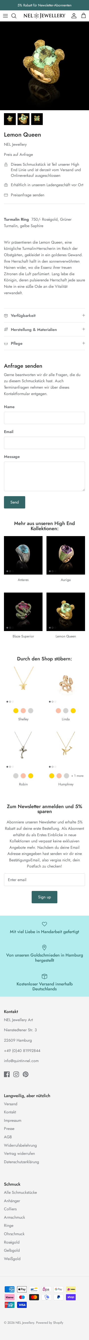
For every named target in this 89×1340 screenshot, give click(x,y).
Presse (9, 1128)
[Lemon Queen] (65, 612)
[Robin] (23, 751)
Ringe (8, 1225)
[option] (44, 65)
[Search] (16, 15)
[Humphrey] (65, 751)
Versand (10, 1104)
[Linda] (65, 686)
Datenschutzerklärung (21, 1162)
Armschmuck (14, 1217)
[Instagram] (16, 1074)
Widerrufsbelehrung (20, 1145)
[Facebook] (7, 1074)
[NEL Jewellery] (44, 15)
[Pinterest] (25, 1074)
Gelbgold (12, 1250)
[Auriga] (65, 555)
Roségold (12, 1242)
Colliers (10, 1209)
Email (8, 432)
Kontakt (10, 1112)
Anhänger (12, 1201)
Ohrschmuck (14, 1234)
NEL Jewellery (25, 1322)
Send (14, 502)
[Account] (72, 15)
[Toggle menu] (5, 15)
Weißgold (12, 1259)
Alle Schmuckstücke (20, 1192)
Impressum (12, 1120)
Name (9, 407)
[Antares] (23, 555)
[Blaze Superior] (23, 612)
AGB (8, 1137)
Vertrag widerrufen (19, 1153)
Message (12, 456)
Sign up (44, 897)
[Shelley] (23, 686)
